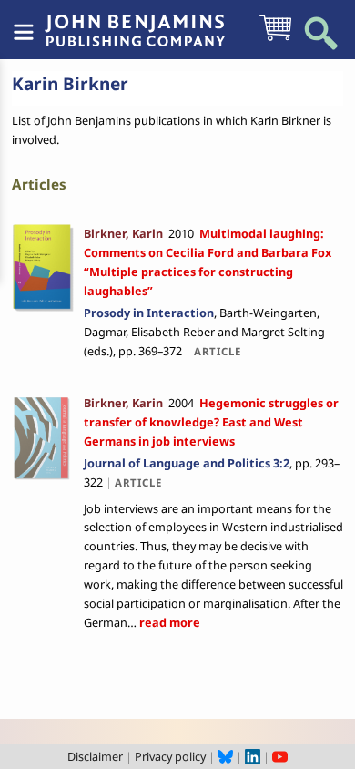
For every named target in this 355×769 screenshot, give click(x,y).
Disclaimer (95, 756)
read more (168, 622)
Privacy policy (170, 756)
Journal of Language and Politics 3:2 (186, 463)
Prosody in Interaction (149, 312)
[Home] (135, 21)
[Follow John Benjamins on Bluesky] (225, 756)
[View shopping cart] (275, 39)
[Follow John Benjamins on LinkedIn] (252, 756)
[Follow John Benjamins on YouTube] (280, 756)
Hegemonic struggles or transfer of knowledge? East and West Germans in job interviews (211, 422)
